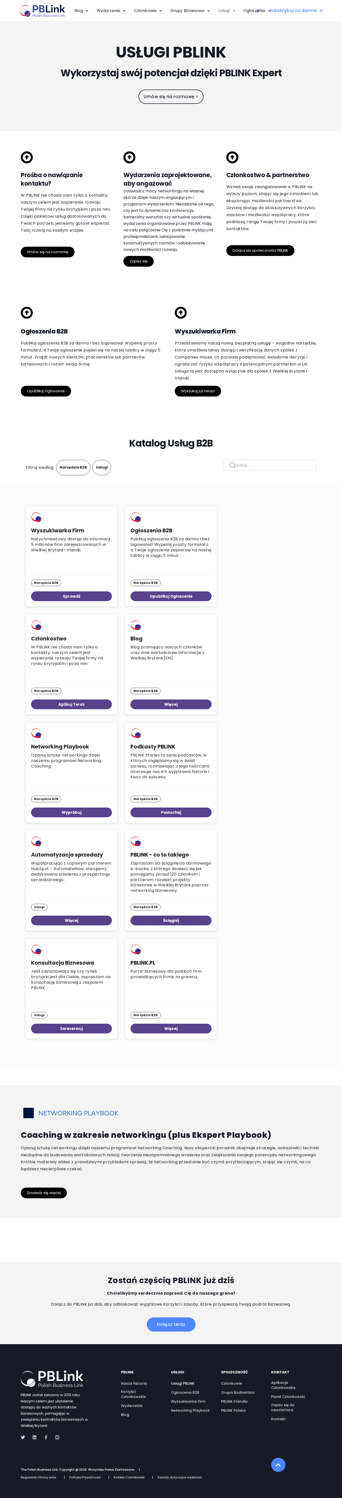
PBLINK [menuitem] (127, 1372)
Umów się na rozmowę (47, 251)
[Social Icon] (24, 1437)
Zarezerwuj (71, 1028)
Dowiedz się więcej (44, 1192)
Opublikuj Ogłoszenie (46, 391)
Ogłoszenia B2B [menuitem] (185, 1392)
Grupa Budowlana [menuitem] (238, 1392)
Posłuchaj (171, 812)
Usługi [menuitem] (177, 1372)
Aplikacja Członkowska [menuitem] (283, 1385)
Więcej (171, 704)
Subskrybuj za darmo (293, 11)
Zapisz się (138, 261)
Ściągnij (171, 920)
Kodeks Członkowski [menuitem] (129, 1477)
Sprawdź (71, 596)
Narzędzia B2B (73, 467)
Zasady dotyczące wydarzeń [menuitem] (179, 1477)
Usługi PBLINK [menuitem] (183, 1383)
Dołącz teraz (171, 1324)
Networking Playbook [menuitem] (190, 1410)
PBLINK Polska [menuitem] (233, 1410)
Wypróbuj (72, 812)
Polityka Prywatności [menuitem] (85, 1477)
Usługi (102, 467)
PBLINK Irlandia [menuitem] (234, 1401)
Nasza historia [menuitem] (134, 1383)
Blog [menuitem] (125, 1414)
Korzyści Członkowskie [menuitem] (133, 1394)
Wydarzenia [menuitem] (131, 1405)
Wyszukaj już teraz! (198, 391)
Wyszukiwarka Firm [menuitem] (188, 1401)
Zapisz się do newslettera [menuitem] (283, 1407)
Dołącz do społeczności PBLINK (260, 250)
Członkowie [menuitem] (231, 1383)
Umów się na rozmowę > (171, 97)
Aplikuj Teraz (71, 704)
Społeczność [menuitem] (234, 1372)
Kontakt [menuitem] (280, 1372)
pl (258, 10)
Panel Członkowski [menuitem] (288, 1396)
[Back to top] (278, 1465)
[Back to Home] (42, 13)
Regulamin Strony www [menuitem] (38, 1477)
